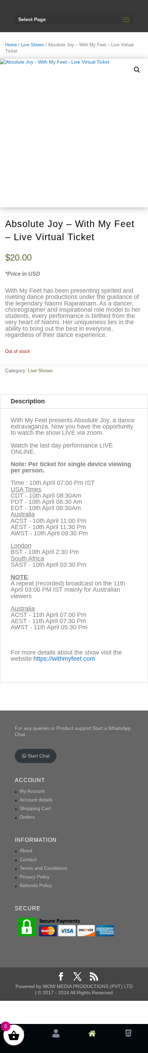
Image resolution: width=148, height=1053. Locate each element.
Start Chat (38, 756)
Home (11, 44)
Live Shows (32, 44)
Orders (27, 817)
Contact (28, 859)
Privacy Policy (35, 877)
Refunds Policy (36, 885)
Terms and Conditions (43, 868)
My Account (32, 791)
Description (28, 401)
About (26, 850)
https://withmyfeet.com (64, 658)
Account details (36, 799)
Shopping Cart (35, 808)
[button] (137, 70)
